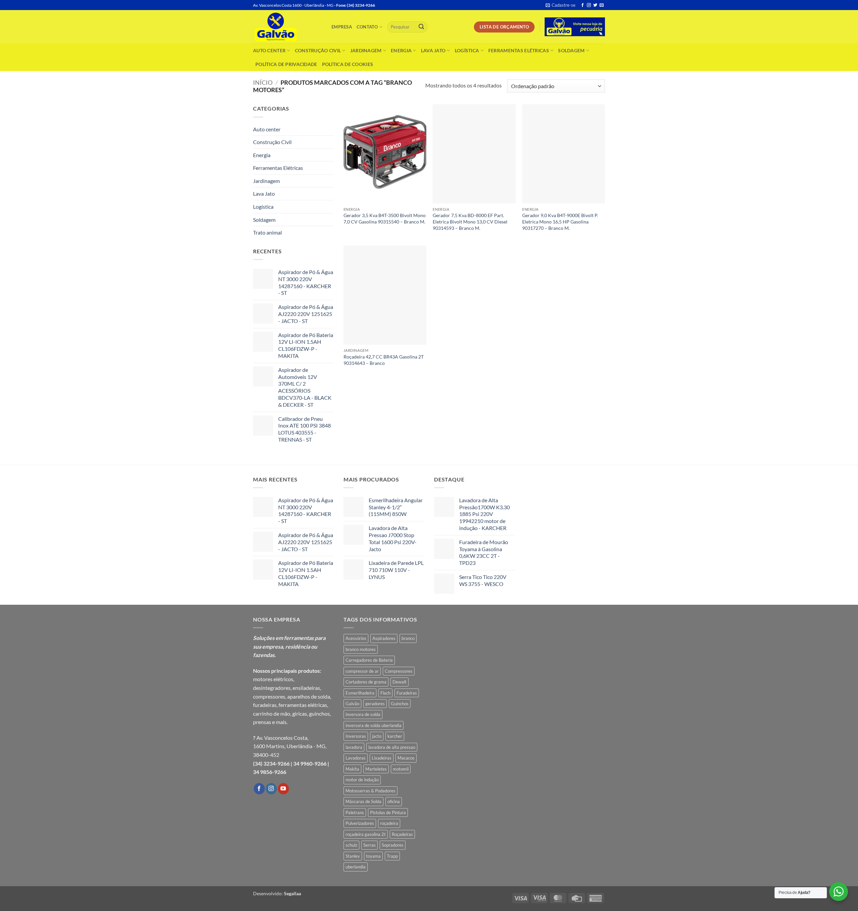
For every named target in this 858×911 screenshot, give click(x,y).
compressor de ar (362, 671)
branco (408, 638)
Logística (467, 50)
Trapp (392, 856)
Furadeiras (406, 693)
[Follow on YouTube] (283, 788)
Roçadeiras (402, 834)
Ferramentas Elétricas (518, 50)
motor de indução (362, 779)
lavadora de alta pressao (391, 747)
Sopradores (393, 845)
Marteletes (376, 769)
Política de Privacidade (286, 64)
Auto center (269, 50)
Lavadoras (356, 758)
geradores (375, 703)
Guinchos (400, 703)
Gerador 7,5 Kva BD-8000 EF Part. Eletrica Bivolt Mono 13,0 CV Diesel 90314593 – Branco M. (470, 221)
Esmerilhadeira (360, 693)
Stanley (353, 856)
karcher (394, 736)
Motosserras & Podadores (370, 790)
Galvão (352, 703)
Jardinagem (366, 50)
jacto (376, 736)
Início (262, 82)
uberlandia (356, 866)
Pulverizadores (360, 823)
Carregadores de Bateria (369, 660)
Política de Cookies (347, 64)
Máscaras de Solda (363, 801)
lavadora (354, 747)
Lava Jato (433, 50)
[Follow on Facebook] (582, 5)
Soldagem (571, 50)
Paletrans (355, 812)
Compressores (399, 671)
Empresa (341, 26)
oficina (393, 801)
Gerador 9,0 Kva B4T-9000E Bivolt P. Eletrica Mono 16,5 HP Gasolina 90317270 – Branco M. (560, 221)
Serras (369, 845)
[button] (560, 5)
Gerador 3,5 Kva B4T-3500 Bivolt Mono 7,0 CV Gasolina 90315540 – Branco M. (385, 218)
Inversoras (356, 736)
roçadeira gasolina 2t (366, 834)
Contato (367, 26)
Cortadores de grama (366, 682)
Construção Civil (318, 50)
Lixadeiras (381, 758)
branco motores (361, 649)
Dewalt (399, 682)
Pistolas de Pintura (388, 812)
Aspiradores (383, 638)
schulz (351, 845)
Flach (385, 693)
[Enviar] (421, 27)
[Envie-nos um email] (602, 5)
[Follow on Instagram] (589, 5)
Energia (401, 50)
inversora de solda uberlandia (374, 725)
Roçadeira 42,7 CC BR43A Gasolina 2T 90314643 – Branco (384, 360)
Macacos (406, 758)
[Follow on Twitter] (595, 5)
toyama (373, 856)
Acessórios (356, 638)
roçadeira (389, 823)
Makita (352, 769)
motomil (401, 769)
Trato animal (267, 232)
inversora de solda (363, 714)
